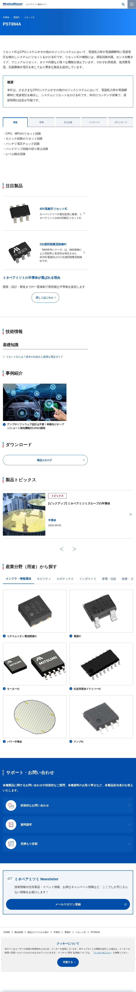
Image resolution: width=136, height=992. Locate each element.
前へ (61, 549)
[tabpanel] (68, 667)
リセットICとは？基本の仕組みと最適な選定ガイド (34, 356)
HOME (7, 932)
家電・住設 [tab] (109, 578)
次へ (74, 549)
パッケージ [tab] (94, 122)
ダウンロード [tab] (120, 122)
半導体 (56, 932)
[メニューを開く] (132, 4)
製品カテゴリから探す (38, 932)
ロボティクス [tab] (65, 578)
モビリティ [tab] (44, 578)
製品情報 (19, 932)
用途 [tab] (15, 122)
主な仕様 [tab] (68, 122)
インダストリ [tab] (87, 578)
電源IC (67, 932)
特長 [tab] (41, 122)
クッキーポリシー (102, 952)
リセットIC (80, 932)
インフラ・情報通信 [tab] (18, 578)
